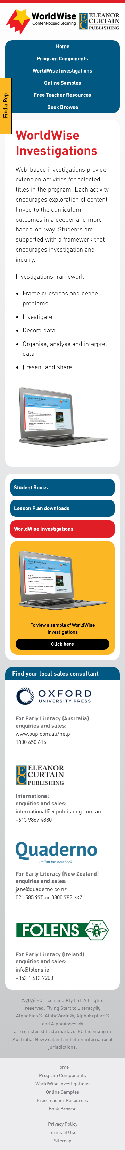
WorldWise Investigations (62, 70)
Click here (62, 644)
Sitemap (63, 1140)
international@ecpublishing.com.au (58, 811)
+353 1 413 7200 (34, 977)
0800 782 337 (66, 897)
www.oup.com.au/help (43, 733)
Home (62, 46)
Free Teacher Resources (62, 95)
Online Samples (62, 82)
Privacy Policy (62, 1124)
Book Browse (62, 107)
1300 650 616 (31, 741)
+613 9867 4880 (34, 819)
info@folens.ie (32, 969)
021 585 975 (29, 897)
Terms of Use (62, 1132)
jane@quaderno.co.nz (41, 889)
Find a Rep (5, 106)
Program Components (62, 58)
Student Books (31, 487)
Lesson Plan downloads (41, 508)
